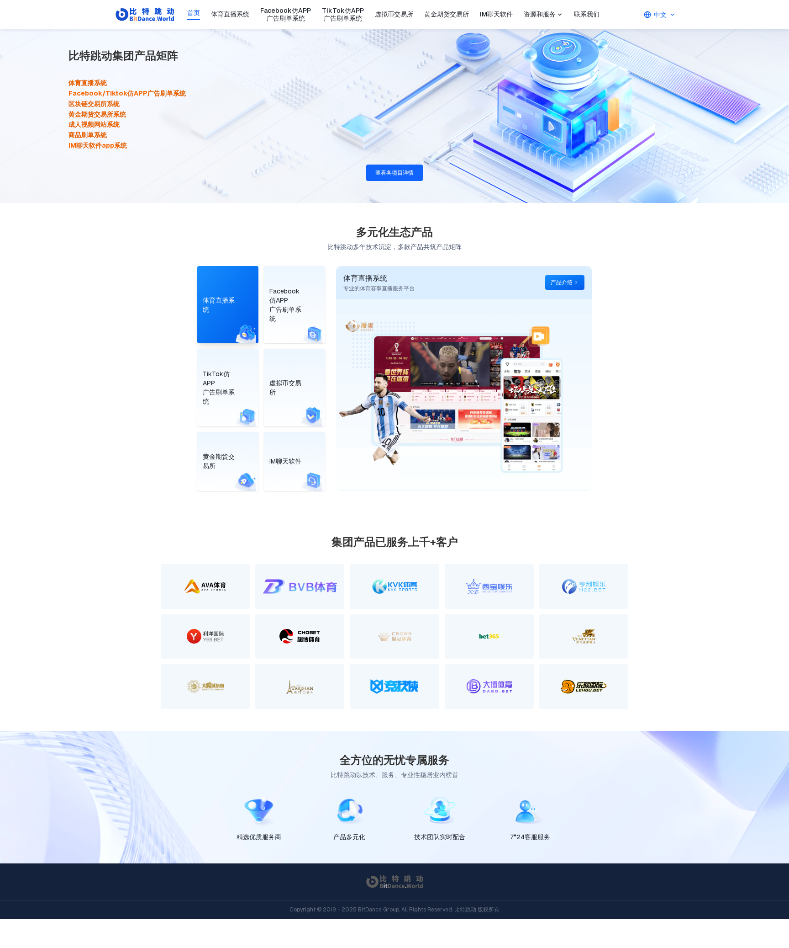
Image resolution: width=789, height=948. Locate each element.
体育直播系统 (230, 14)
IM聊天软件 (496, 14)
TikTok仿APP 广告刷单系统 (343, 15)
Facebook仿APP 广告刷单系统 (285, 15)
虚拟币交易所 (394, 14)
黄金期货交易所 (446, 14)
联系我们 (587, 14)
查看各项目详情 (394, 172)
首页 (193, 13)
